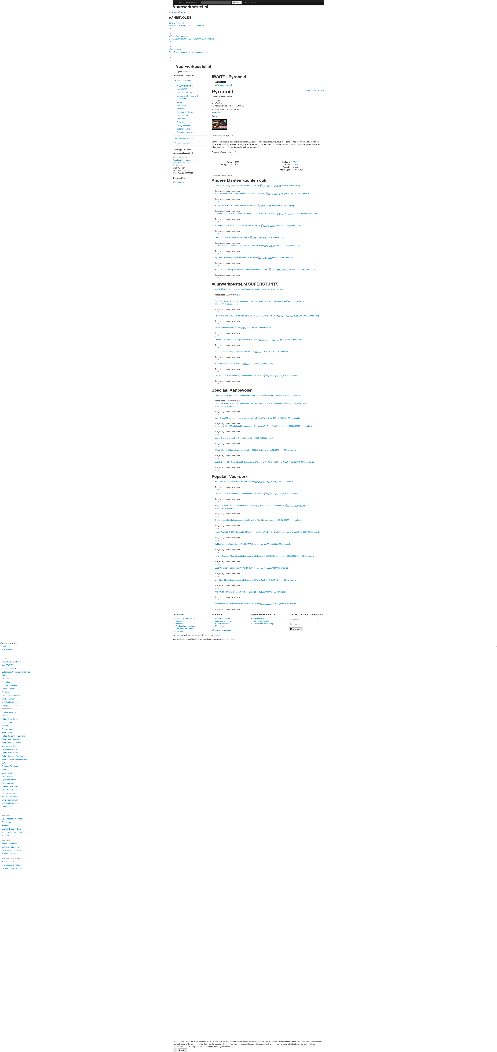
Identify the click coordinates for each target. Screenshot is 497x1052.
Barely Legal (7, 729)
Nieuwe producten (222, 618)
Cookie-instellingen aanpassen (278, 635)
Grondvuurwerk (183, 115)
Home (4, 646)
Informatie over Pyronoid (223, 135)
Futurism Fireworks (10, 766)
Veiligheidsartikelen (184, 128)
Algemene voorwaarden (235, 635)
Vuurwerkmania (8, 746)
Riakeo (5, 715)
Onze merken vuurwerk (224, 621)
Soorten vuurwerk (222, 623)
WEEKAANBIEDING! (185, 85)
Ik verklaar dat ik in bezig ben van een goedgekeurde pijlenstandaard (203, 1046)
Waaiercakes (182, 105)
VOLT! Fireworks (9, 722)
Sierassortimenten (9, 796)
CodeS (5, 769)
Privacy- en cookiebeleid (255, 635)
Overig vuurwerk (183, 125)
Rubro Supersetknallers (11, 739)
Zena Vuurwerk (8, 783)
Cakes (179, 102)
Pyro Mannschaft (9, 779)
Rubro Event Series (10, 719)
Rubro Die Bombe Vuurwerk (13, 735)
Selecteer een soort (183, 80)
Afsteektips (219, 626)
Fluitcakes (181, 108)
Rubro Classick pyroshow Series (15, 759)
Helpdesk (180, 623)
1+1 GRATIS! (182, 89)
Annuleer (182, 1050)
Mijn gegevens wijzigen (263, 621)
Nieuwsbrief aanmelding (263, 623)
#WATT (296, 162)
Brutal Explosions (9, 712)
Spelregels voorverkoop (185, 626)
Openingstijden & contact (186, 618)
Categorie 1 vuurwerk (185, 132)
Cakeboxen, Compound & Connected (187, 97)
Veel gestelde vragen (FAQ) (187, 628)
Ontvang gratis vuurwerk (12, 847)
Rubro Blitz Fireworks (10, 752)
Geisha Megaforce (9, 749)
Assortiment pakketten (186, 122)
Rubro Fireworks (9, 732)
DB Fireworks (7, 789)
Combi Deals (7, 806)
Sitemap (179, 631)
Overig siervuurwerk (10, 799)
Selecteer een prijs (182, 143)
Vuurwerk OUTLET (184, 92)
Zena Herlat (7, 773)
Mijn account (7, 649)
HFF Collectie (7, 776)
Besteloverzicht (260, 618)
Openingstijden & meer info (185, 160)
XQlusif (5, 725)
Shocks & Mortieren (185, 112)
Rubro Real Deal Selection (13, 742)
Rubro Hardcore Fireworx (12, 756)
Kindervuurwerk (8, 793)
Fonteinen (181, 118)
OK (175, 1050)
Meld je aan (295, 629)
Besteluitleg (180, 621)
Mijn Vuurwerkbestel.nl (188, 2)
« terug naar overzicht (315, 90)
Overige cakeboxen (10, 786)
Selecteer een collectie (184, 138)
